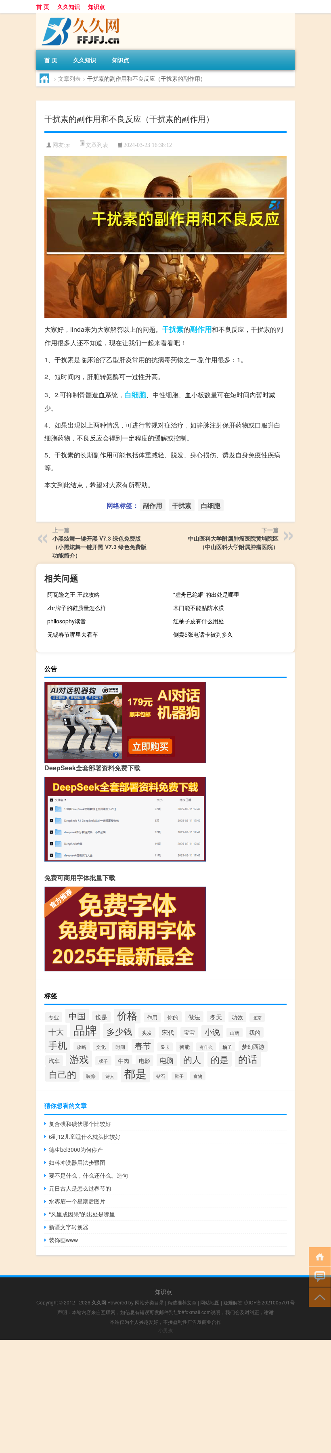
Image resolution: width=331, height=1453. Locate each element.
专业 (53, 1017)
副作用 (201, 329)
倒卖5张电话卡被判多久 (203, 634)
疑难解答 (233, 1302)
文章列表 (69, 78)
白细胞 (135, 394)
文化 (101, 1046)
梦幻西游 (253, 1046)
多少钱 (119, 1031)
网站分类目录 (149, 1302)
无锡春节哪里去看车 (72, 634)
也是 (101, 1017)
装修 (91, 1076)
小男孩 (165, 1330)
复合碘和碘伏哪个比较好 (80, 1124)
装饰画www (63, 1240)
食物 (197, 1076)
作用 (152, 1017)
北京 (257, 1017)
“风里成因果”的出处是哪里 (82, 1214)
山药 (234, 1032)
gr (67, 145)
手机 (57, 1045)
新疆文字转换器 (68, 1227)
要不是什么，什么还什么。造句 (88, 1175)
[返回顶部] (318, 1296)
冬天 (216, 1016)
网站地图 (210, 1302)
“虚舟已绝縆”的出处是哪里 (206, 594)
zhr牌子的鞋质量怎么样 (76, 608)
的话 (248, 1059)
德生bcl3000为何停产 (76, 1149)
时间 (120, 1046)
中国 (77, 1015)
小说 (212, 1031)
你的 (172, 1017)
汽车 (54, 1061)
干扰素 (173, 329)
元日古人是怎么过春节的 (80, 1188)
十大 (56, 1031)
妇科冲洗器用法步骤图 (77, 1162)
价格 (127, 1015)
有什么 (206, 1047)
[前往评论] (318, 1276)
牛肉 (123, 1060)
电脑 (167, 1060)
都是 (135, 1073)
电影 (144, 1061)
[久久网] (78, 16)
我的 (254, 1032)
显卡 (165, 1047)
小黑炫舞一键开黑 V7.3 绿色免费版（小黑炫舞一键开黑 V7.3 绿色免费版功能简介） (99, 546)
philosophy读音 (66, 621)
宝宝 (189, 1032)
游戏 (79, 1059)
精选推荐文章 (182, 1302)
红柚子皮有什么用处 (198, 621)
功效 (237, 1017)
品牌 (85, 1029)
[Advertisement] (165, 1396)
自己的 (62, 1073)
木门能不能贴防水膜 (198, 608)
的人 (192, 1059)
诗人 (109, 1076)
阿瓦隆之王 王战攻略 (73, 594)
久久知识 (68, 6)
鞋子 (179, 1076)
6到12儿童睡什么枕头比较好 (85, 1136)
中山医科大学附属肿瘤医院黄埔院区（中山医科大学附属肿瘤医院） (233, 542)
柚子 (227, 1046)
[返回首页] (318, 1256)
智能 (184, 1046)
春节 (143, 1045)
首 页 (42, 6)
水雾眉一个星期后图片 (77, 1201)
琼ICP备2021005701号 (269, 1302)
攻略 (81, 1046)
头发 (147, 1032)
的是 (219, 1059)
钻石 (160, 1076)
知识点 (96, 6)
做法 (194, 1017)
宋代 (168, 1032)
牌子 (103, 1060)
